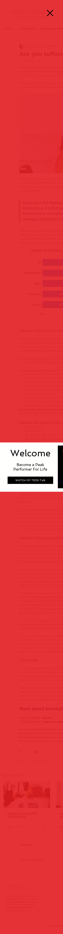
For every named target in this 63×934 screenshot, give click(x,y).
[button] (50, 13)
